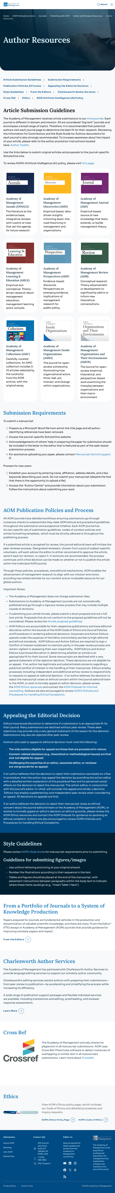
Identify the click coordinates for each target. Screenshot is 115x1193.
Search (103, 4)
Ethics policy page (69, 1104)
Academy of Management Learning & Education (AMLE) (17, 274)
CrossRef (88, 1057)
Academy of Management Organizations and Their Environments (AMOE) (94, 354)
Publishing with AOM (59, 16)
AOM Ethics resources (28, 687)
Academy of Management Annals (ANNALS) (17, 202)
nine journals (95, 118)
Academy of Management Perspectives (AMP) (56, 272)
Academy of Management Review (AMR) (94, 272)
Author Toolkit (19, 145)
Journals (43, 16)
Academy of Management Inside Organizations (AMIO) (56, 352)
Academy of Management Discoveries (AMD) (55, 202)
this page (88, 163)
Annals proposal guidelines (65, 621)
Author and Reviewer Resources (87, 16)
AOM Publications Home (24, 16)
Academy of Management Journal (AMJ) (94, 202)
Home (6, 16)
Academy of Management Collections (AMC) (18, 350)
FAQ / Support (44, 1163)
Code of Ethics (55, 1108)
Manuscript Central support (93, 454)
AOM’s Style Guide (33, 851)
